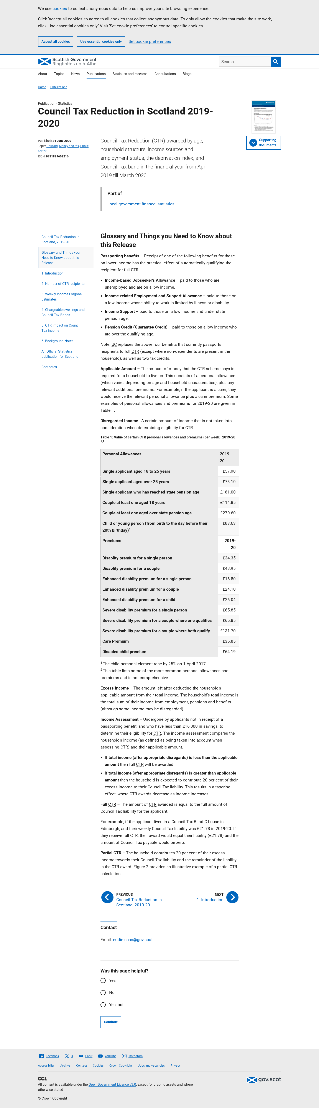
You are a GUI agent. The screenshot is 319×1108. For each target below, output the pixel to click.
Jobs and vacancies (151, 1065)
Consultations (165, 74)
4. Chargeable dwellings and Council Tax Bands (63, 312)
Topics (59, 74)
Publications (96, 74)
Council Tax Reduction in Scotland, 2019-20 (60, 239)
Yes (112, 980)
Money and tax (69, 146)
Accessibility (46, 1065)
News (75, 74)
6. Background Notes (57, 341)
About (42, 74)
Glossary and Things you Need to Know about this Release (60, 257)
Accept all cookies (55, 41)
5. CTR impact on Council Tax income (60, 328)
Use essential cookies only (101, 41)
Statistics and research (130, 74)
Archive (65, 1065)
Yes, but (116, 1004)
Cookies (98, 1065)
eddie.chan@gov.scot (133, 939)
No (112, 992)
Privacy (176, 1065)
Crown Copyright (120, 1065)
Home (42, 87)
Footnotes (49, 367)
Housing (52, 146)
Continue (111, 1022)
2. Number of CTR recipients (62, 284)
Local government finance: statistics (140, 203)
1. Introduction (52, 273)
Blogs (187, 74)
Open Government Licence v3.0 (112, 1084)
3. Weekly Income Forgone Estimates (61, 296)
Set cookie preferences (150, 41)
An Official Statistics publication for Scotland (59, 354)
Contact (81, 1065)
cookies (60, 8)
